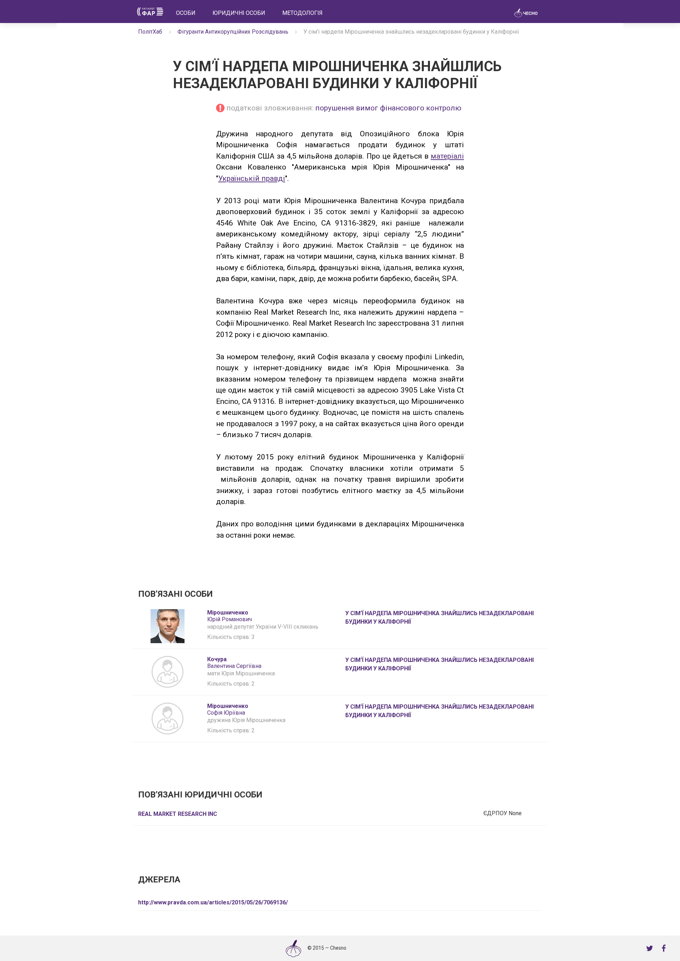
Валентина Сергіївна (234, 662)
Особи (186, 13)
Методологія (302, 13)
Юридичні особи (238, 13)
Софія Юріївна (227, 709)
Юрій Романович (229, 616)
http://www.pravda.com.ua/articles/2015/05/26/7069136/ (213, 902)
